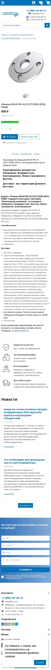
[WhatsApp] (13, 624)
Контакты (7, 593)
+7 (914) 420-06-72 (37, 17)
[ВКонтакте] (2, 624)
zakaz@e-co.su (37, 13)
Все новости (25, 505)
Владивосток (9, 608)
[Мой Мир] (16, 624)
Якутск (17, 608)
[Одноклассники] (6, 624)
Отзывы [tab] (36, 154)
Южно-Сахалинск (27, 608)
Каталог (6, 629)
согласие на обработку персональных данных (23, 576)
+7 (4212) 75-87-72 (20, 330)
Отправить (25, 569)
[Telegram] (9, 624)
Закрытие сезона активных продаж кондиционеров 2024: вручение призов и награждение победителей (25, 414)
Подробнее (9, 446)
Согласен (40, 662)
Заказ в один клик (29, 136)
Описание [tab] (15, 154)
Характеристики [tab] (26, 154)
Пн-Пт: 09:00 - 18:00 (14, 611)
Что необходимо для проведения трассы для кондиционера (24, 461)
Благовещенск (39, 608)
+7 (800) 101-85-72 (36, 10)
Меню (5, 634)
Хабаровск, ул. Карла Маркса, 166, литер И (24, 605)
